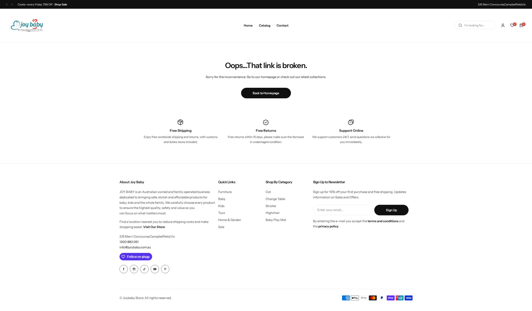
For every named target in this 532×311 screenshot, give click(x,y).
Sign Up (391, 210)
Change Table (275, 199)
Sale (221, 227)
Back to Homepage (266, 93)
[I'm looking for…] (460, 25)
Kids (221, 206)
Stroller (271, 206)
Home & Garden (229, 220)
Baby (221, 199)
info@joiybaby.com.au (135, 247)
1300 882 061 (129, 242)
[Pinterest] (165, 269)
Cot (268, 192)
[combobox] (475, 25)
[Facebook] (123, 269)
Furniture (225, 192)
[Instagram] (134, 269)
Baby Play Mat (276, 220)
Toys (221, 213)
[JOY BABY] (26, 25)
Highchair (273, 213)
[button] (6, 4)
